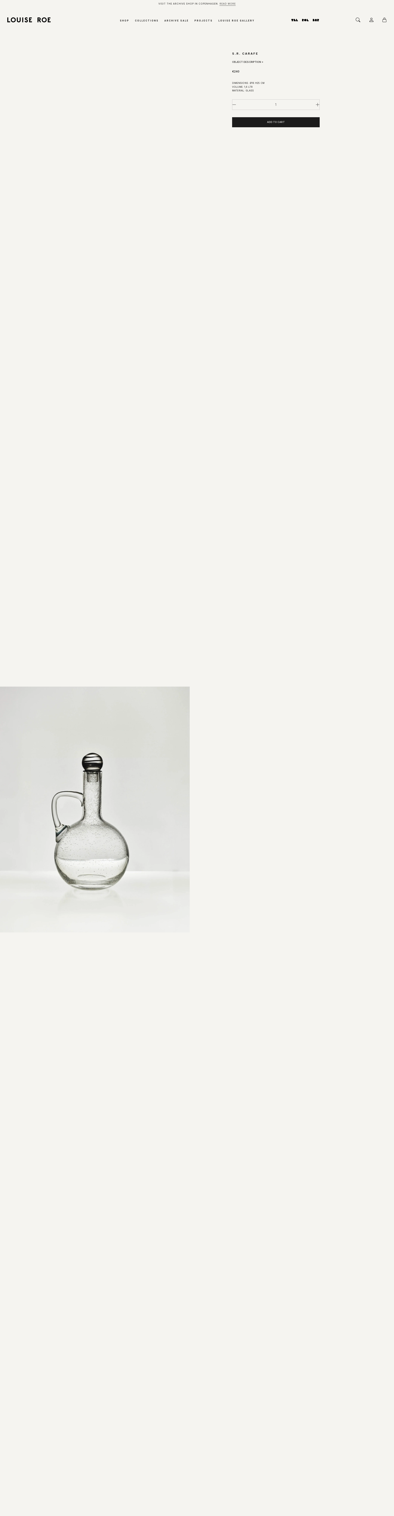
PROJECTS (203, 20)
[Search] (359, 20)
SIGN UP (56, 1433)
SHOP (124, 20)
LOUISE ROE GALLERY (236, 20)
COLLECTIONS (147, 20)
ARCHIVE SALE (176, 20)
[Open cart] (385, 20)
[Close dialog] (101, 1324)
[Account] (372, 20)
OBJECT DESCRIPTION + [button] (248, 62)
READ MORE (228, 3)
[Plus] (317, 105)
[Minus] (234, 105)
